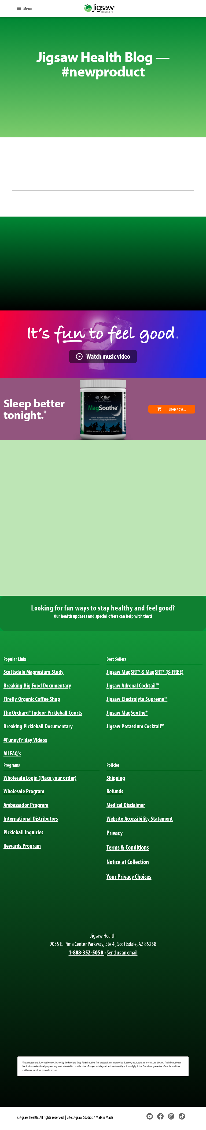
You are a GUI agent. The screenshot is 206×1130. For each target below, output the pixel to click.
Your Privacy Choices (129, 876)
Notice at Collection (127, 862)
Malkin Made (104, 1117)
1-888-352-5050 (86, 952)
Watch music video (108, 356)
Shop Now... (177, 409)
